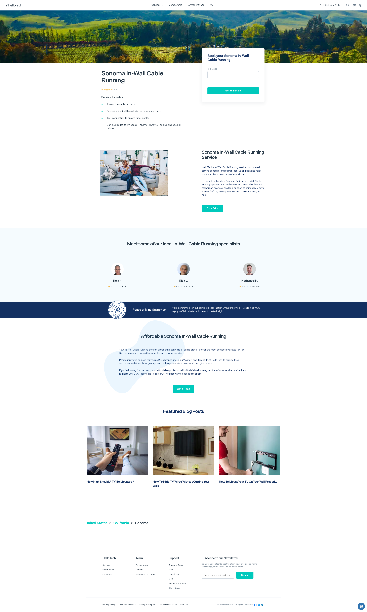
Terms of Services (127, 605)
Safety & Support (147, 605)
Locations (107, 574)
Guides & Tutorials (177, 583)
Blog (171, 579)
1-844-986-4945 (331, 5)
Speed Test (174, 574)
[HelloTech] (14, 5)
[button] (361, 606)
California (121, 523)
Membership (108, 569)
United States (96, 523)
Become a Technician (146, 574)
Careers (139, 569)
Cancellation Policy (168, 605)
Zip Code (212, 69)
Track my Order (176, 565)
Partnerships (142, 565)
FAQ (171, 569)
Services (107, 565)
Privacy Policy (109, 605)
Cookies (184, 605)
